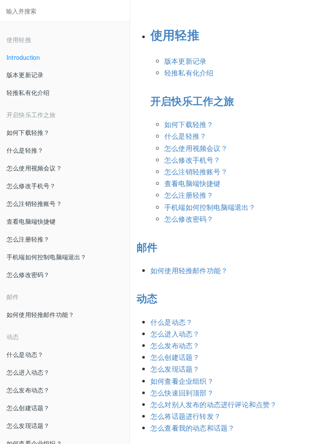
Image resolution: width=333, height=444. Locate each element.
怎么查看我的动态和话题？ (192, 428)
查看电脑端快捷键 (31, 221)
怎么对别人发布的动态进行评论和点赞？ (213, 404)
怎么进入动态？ (28, 372)
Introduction (23, 57)
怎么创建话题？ (28, 407)
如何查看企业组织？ (182, 381)
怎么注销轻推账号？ (34, 203)
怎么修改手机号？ (31, 185)
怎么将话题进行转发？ (185, 416)
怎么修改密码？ (28, 274)
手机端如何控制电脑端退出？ (47, 256)
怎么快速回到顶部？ (182, 393)
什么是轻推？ (25, 150)
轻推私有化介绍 (28, 92)
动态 (147, 298)
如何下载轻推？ (28, 132)
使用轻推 (174, 34)
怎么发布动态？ (28, 389)
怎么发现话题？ (28, 425)
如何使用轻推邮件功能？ (40, 314)
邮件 (147, 246)
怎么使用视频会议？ (34, 167)
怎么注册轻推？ (28, 239)
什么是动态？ (25, 354)
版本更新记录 (25, 74)
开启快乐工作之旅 (192, 100)
